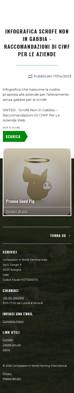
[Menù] (67, 6)
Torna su (58, 235)
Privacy (7, 373)
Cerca (6, 349)
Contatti (8, 339)
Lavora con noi (12, 344)
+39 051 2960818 (13, 298)
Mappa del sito (12, 378)
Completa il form (13, 321)
